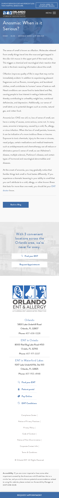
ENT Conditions (29, 403)
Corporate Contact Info (29, 446)
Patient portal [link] (28, 389)
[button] (54, 13)
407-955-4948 (32, 373)
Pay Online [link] (27, 396)
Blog (13, 36)
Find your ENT (31, 256)
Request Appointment (29, 264)
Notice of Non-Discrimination (29, 440)
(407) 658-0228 (9, 485)
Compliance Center (28, 415)
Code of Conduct (29, 433)
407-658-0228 (33, 333)
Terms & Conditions (29, 452)
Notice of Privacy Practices (29, 421)
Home (5, 36)
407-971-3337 (33, 353)
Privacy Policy (28, 427)
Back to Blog (15, 204)
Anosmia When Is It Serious (31, 36)
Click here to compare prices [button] (46, 5)
